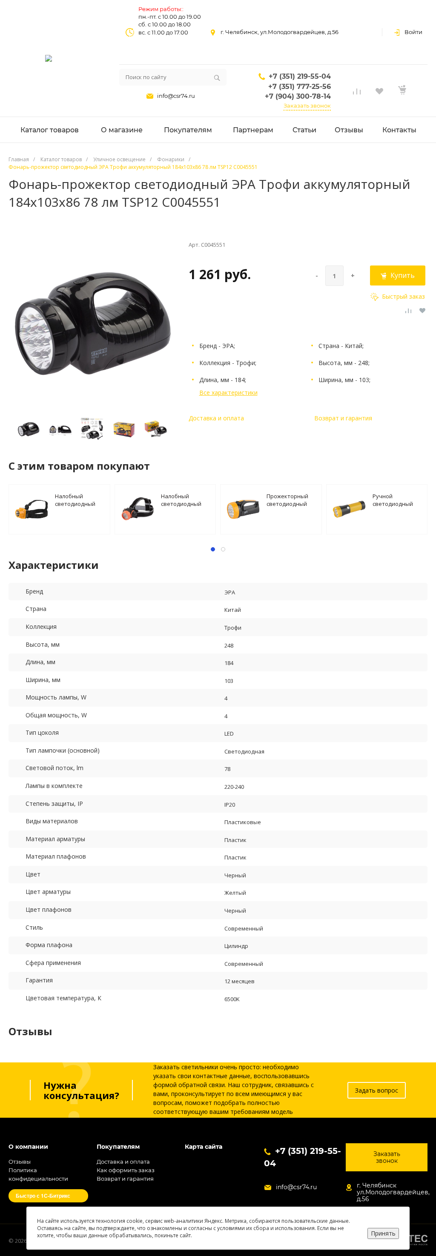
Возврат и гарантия (343, 418)
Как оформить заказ (126, 1170)
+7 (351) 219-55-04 (300, 76)
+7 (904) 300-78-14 (298, 96)
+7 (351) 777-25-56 (299, 87)
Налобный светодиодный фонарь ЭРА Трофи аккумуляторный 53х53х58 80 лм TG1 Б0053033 (78, 499)
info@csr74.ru (176, 95)
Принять (383, 1233)
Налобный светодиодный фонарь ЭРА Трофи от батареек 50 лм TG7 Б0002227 (182, 499)
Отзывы (20, 1161)
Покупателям (118, 1146)
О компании (28, 1146)
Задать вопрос (376, 1090)
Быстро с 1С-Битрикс (43, 1195)
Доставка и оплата (216, 418)
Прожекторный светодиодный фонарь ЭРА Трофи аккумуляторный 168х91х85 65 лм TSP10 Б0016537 (290, 499)
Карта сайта (203, 1146)
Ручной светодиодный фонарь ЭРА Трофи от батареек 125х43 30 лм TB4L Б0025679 (395, 499)
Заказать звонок (307, 105)
